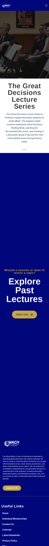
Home (5, 513)
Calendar (7, 530)
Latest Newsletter (11, 535)
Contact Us (8, 524)
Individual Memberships (14, 519)
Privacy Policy (9, 541)
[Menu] (46, 5)
